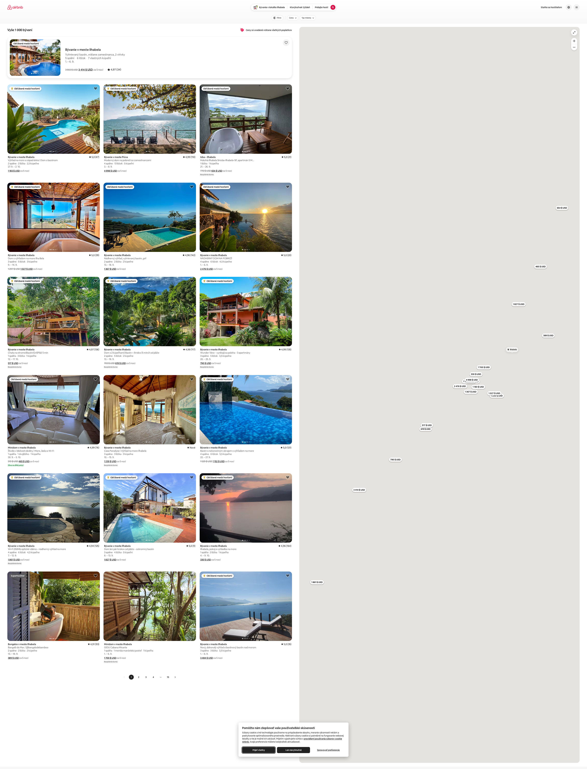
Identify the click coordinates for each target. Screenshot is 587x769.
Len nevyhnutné (294, 750)
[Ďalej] (175, 677)
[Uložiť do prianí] (286, 42)
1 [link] (131, 677)
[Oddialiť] (574, 47)
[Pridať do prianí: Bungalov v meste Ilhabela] (95, 575)
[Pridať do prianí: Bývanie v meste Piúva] (191, 88)
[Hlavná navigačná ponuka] (577, 7)
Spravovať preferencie (328, 750)
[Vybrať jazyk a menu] (569, 7)
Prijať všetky (259, 750)
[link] (124, 677)
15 (168, 677)
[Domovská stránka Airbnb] (15, 7)
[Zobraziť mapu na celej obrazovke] (574, 32)
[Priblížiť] (574, 41)
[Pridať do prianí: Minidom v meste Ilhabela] (95, 379)
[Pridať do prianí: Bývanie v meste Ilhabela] (95, 88)
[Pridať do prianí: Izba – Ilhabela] (287, 88)
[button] (85, 69)
